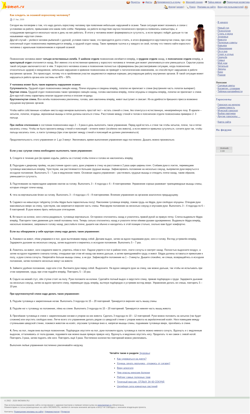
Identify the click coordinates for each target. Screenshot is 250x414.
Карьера (222, 45)
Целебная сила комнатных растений (137, 386)
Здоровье (144, 353)
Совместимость (226, 107)
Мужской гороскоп (228, 110)
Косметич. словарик (229, 88)
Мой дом (222, 63)
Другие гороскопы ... (229, 116)
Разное (221, 74)
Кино (220, 72)
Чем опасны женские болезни (133, 372)
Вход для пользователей (231, 7)
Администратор (52, 412)
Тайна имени (214, 2)
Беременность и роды (168, 2)
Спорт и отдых (226, 54)
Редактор (65, 412)
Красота (222, 39)
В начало (223, 22)
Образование (225, 48)
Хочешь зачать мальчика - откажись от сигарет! (143, 363)
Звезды (222, 69)
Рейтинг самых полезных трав (133, 377)
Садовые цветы (226, 85)
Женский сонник (194, 2)
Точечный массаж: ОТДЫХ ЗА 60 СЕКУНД (140, 381)
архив (180, 7)
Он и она (222, 51)
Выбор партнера (227, 113)
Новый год (223, 27)
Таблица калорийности (230, 91)
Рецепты (135, 2)
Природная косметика (238, 2)
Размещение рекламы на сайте (28, 412)
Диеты (148, 2)
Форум (171, 7)
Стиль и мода (225, 33)
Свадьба (222, 57)
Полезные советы (227, 42)
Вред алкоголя (125, 368)
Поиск (192, 7)
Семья (221, 60)
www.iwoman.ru (104, 405)
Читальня (223, 66)
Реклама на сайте (206, 7)
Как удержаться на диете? (131, 358)
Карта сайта (224, 121)
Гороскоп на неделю (229, 104)
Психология (224, 30)
